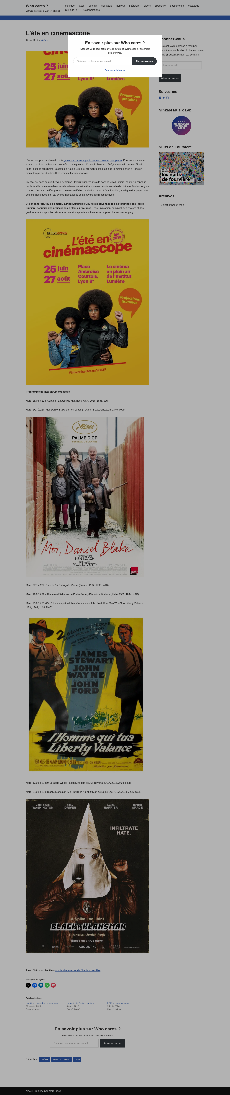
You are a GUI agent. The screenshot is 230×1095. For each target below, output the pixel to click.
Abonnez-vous (144, 61)
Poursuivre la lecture (115, 70)
